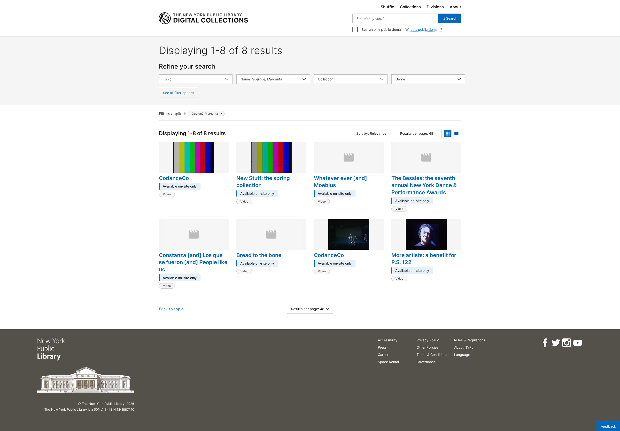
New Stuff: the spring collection (263, 181)
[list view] (456, 133)
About (455, 6)
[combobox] (395, 18)
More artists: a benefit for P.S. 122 (423, 259)
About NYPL (463, 347)
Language (462, 355)
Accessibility (387, 340)
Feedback (608, 426)
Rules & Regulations (469, 340)
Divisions (435, 6)
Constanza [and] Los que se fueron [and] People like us (193, 262)
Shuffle (387, 6)
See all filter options (178, 93)
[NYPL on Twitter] (555, 342)
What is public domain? (423, 29)
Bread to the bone (258, 255)
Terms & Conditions (432, 355)
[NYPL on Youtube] (577, 342)
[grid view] (447, 133)
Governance (426, 362)
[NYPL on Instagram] (566, 342)
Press (382, 347)
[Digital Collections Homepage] (203, 18)
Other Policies (427, 347)
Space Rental (388, 362)
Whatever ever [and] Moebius (340, 181)
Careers (384, 355)
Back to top (169, 308)
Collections (410, 6)
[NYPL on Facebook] (545, 342)
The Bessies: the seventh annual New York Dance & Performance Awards (424, 185)
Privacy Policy (428, 340)
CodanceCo (174, 178)
